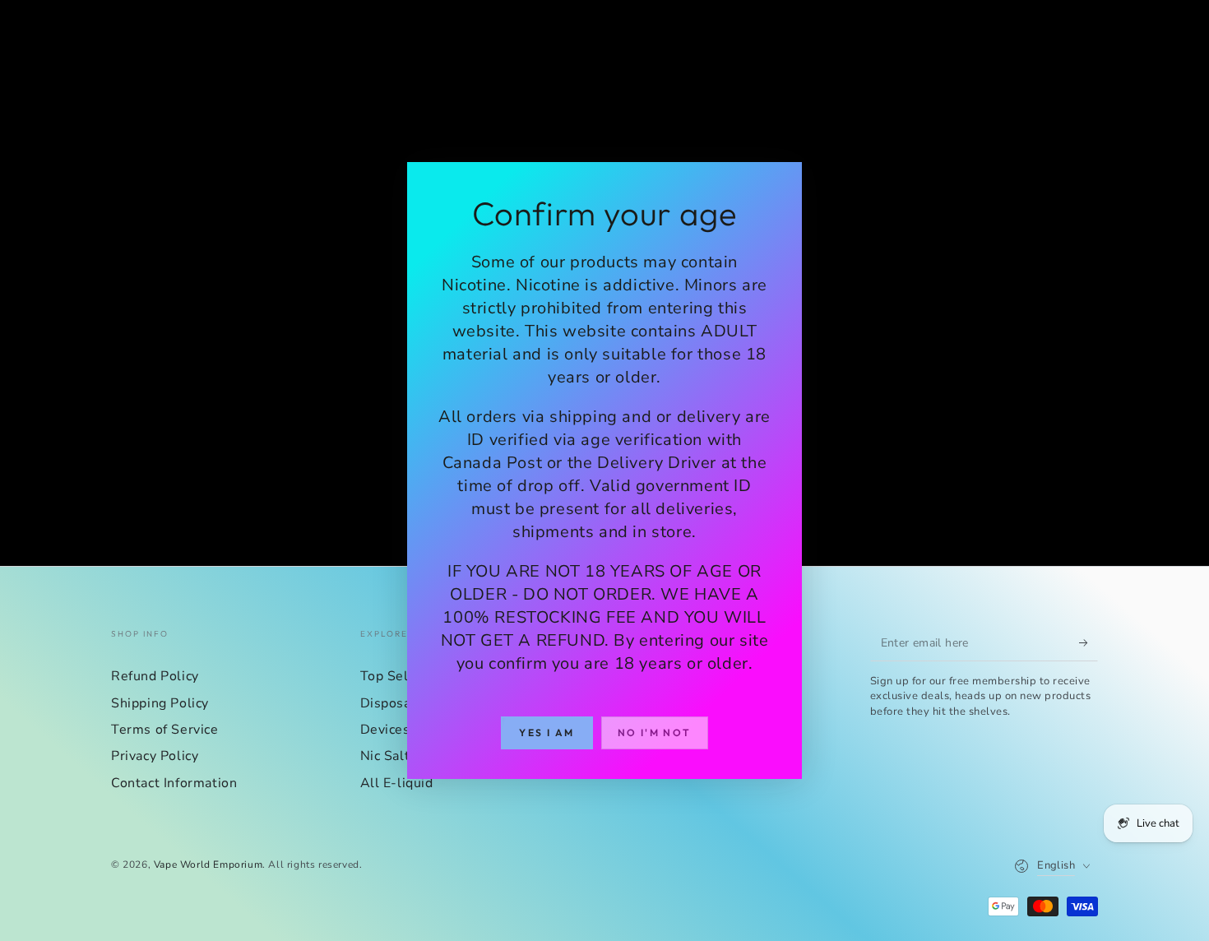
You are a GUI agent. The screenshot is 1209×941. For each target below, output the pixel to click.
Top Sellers (397, 676)
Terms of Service (165, 730)
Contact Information (174, 783)
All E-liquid (396, 783)
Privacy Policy (154, 756)
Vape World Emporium (208, 864)
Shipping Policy (160, 703)
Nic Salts (388, 756)
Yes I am (546, 732)
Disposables (399, 703)
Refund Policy (155, 676)
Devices (385, 730)
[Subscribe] (1088, 642)
